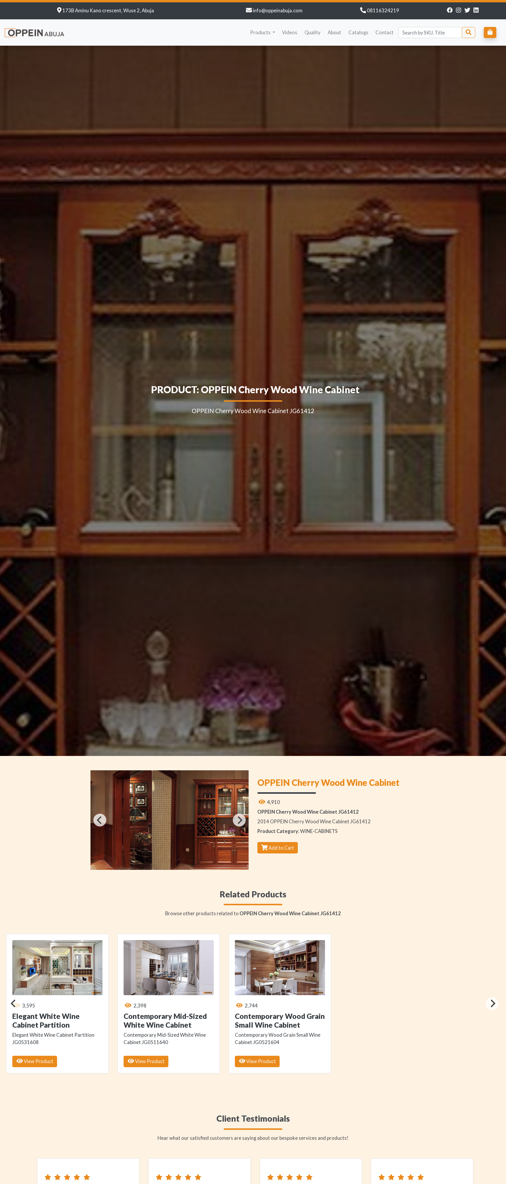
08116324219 (383, 10)
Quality (313, 32)
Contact (384, 32)
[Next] (239, 820)
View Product (36, 1061)
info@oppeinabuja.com (277, 10)
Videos (289, 32)
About (334, 32)
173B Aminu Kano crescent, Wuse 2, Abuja (108, 10)
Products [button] (260, 32)
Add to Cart (281, 848)
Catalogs (358, 32)
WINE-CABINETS (319, 831)
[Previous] (99, 820)
